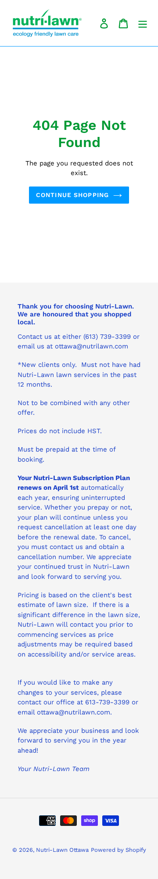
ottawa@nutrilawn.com (73, 712)
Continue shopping (72, 194)
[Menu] (142, 23)
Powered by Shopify (118, 850)
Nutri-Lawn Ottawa (62, 850)
